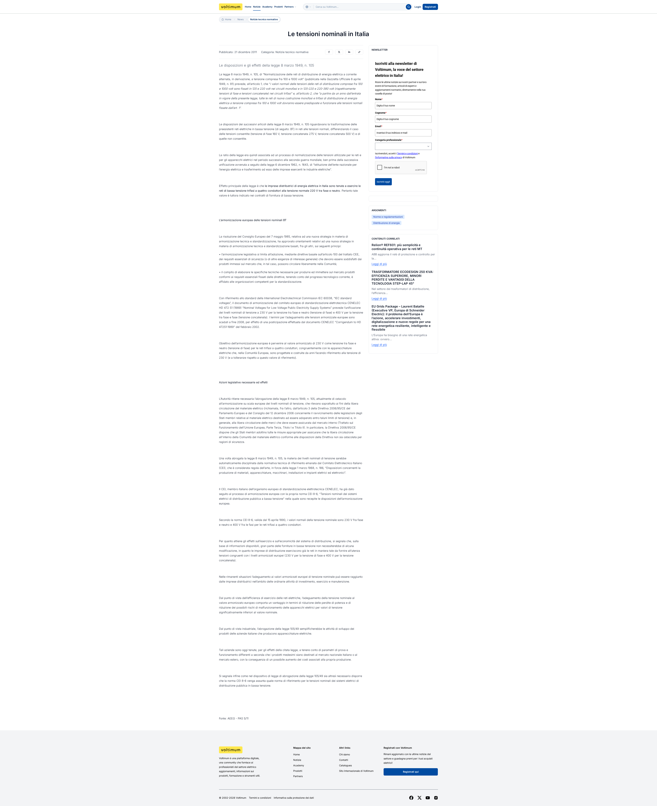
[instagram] (436, 798)
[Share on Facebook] (329, 52)
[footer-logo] (245, 749)
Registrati (430, 6)
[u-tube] (428, 798)
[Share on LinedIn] (349, 52)
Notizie (257, 6)
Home (248, 6)
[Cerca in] (308, 7)
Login (418, 6)
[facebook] (411, 798)
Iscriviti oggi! (383, 181)
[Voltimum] (230, 6)
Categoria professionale (388, 140)
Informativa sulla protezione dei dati (294, 797)
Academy (267, 6)
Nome (379, 99)
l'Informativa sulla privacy (388, 157)
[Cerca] (408, 7)
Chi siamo (344, 754)
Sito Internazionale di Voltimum (356, 770)
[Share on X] (339, 52)
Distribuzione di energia (386, 222)
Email (378, 126)
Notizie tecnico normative (264, 19)
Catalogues (345, 765)
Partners (289, 6)
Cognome (381, 112)
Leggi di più (379, 264)
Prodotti (278, 6)
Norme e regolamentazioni (388, 216)
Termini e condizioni (407, 153)
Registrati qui (411, 771)
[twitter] (419, 798)
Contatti (343, 759)
